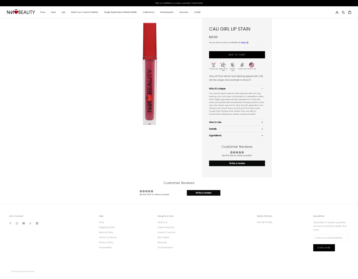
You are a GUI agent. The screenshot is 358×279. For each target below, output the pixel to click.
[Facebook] (10, 223)
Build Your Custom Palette (84, 12)
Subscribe (324, 247)
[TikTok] (30, 223)
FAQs (101, 222)
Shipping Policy (107, 227)
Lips (63, 12)
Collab (197, 12)
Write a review (237, 163)
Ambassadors (165, 247)
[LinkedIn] (37, 223)
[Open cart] (349, 12)
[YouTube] (24, 223)
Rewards (162, 242)
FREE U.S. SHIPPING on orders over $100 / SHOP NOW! (179, 3)
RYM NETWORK (264, 222)
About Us (162, 222)
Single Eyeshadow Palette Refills (120, 12)
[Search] (343, 12)
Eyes (53, 12)
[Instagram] (17, 223)
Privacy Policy (106, 242)
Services (183, 12)
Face (42, 12)
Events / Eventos (167, 232)
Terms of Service (108, 237)
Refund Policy (106, 232)
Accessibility (105, 247)
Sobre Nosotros (166, 227)
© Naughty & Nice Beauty (22, 271)
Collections (148, 12)
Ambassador (167, 12)
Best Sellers (163, 237)
